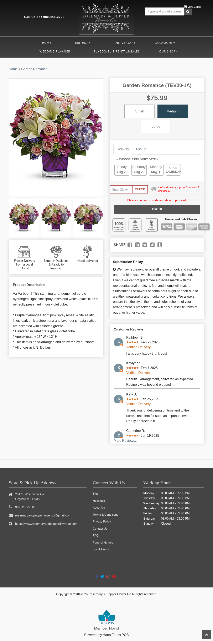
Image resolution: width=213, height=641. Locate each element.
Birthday (82, 43)
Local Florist (101, 549)
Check (140, 189)
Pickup (141, 149)
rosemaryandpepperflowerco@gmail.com (43, 515)
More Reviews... (125, 440)
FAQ (96, 535)
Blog (96, 493)
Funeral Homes (103, 542)
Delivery (123, 149)
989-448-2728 (53, 17)
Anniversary (124, 43)
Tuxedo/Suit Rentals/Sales (117, 51)
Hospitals (99, 500)
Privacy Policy (102, 521)
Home (47, 43)
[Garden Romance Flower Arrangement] (24, 218)
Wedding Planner (55, 51)
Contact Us (100, 528)
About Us (99, 507)
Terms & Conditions (105, 514)
